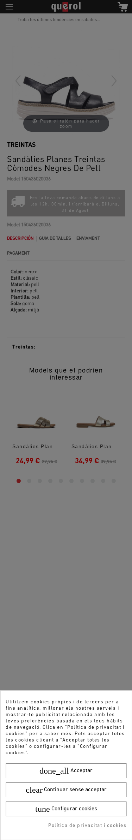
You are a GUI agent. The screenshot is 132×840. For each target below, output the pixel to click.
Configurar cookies (66, 809)
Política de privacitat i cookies (87, 825)
